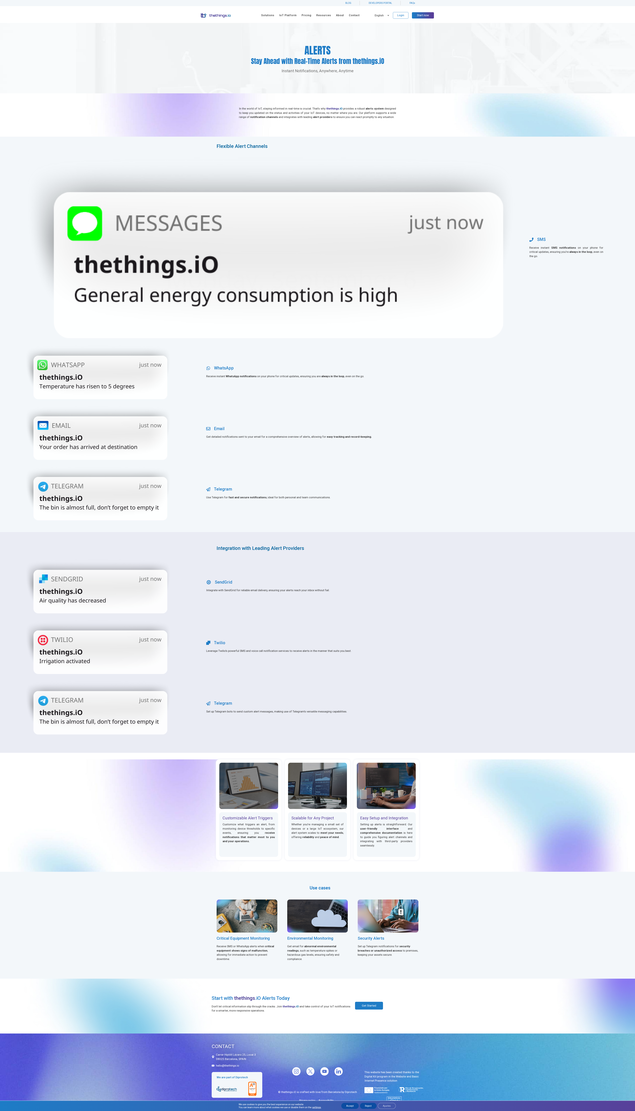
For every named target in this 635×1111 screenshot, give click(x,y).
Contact (354, 15)
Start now (423, 15)
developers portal (380, 3)
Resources (323, 15)
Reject (368, 1106)
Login (400, 15)
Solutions (267, 15)
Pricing (306, 15)
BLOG (348, 3)
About (340, 15)
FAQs (412, 3)
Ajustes (387, 1106)
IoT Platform (288, 15)
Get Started (369, 1005)
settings (316, 1107)
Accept (350, 1106)
